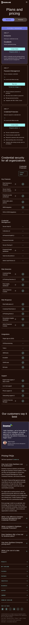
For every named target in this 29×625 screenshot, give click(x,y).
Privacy (16, 618)
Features (3, 571)
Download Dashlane (6, 600)
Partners (3, 576)
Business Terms (10, 618)
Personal (20, 19)
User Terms (3, 618)
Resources (4, 585)
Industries (4, 581)
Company (3, 595)
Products (3, 561)
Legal (20, 618)
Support (3, 590)
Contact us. (16, 459)
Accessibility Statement (12, 621)
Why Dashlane (5, 566)
